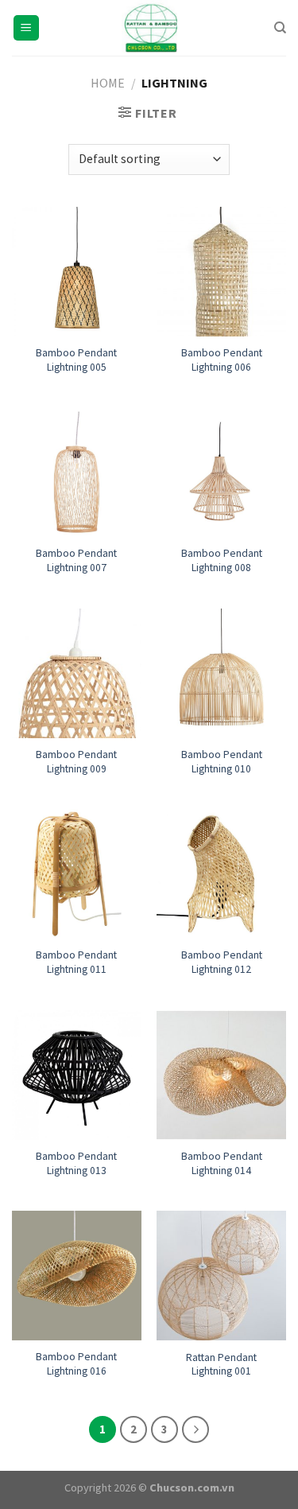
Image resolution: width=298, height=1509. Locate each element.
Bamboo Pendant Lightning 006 (221, 360)
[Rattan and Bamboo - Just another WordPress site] (149, 28)
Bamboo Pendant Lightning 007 (76, 560)
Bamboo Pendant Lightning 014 (221, 1163)
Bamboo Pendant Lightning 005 (76, 360)
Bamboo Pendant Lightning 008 (221, 560)
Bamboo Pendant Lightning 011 (76, 962)
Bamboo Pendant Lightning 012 (221, 962)
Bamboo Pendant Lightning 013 (76, 1163)
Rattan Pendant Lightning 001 (221, 1365)
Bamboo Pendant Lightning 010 (221, 762)
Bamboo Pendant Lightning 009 (76, 762)
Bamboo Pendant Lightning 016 (76, 1364)
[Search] (280, 28)
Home (108, 83)
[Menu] (27, 28)
